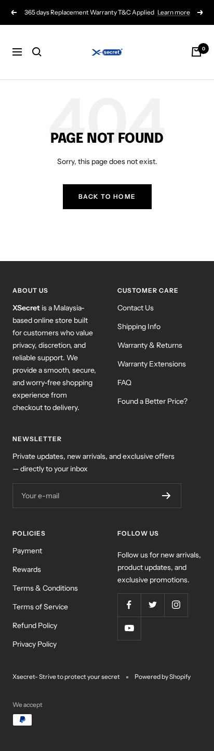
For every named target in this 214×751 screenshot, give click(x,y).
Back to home (107, 196)
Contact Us (135, 307)
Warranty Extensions (151, 363)
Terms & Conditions (45, 588)
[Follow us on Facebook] (129, 605)
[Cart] (196, 52)
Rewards (26, 569)
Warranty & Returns (149, 345)
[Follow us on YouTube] (129, 628)
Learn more (173, 12)
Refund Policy (34, 625)
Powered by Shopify (163, 676)
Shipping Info (138, 326)
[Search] (37, 52)
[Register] (166, 495)
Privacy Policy (34, 644)
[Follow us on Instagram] (176, 605)
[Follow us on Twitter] (152, 605)
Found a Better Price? (152, 401)
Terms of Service (40, 606)
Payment (27, 550)
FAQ (124, 382)
